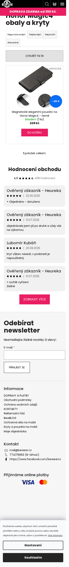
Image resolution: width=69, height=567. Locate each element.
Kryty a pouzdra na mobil (20, 427)
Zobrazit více (34, 299)
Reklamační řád (14, 413)
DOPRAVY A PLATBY (16, 395)
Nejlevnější (35, 34)
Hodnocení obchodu (34, 169)
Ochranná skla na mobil (20, 422)
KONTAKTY (11, 409)
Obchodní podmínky (17, 400)
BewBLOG (10, 418)
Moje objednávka (15, 431)
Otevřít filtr (34, 56)
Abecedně (12, 42)
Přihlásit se (17, 367)
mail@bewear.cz (21, 450)
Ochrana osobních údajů (20, 404)
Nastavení (33, 545)
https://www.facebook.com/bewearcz (35, 459)
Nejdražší (50, 34)
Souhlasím (33, 557)
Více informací (55, 535)
